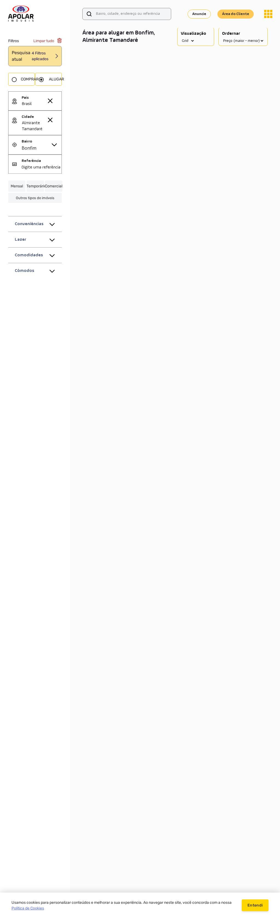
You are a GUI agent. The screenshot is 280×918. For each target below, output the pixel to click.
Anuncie (199, 14)
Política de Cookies (27, 908)
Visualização (193, 33)
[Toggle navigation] (268, 13)
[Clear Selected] (50, 100)
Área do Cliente (235, 14)
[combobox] (42, 104)
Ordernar (231, 33)
